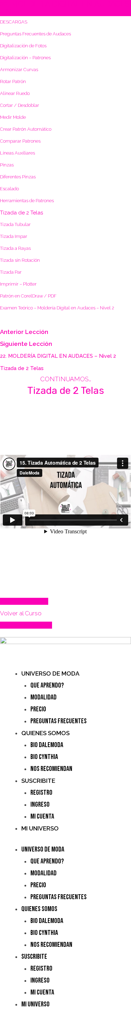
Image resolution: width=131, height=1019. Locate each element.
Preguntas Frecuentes (58, 721)
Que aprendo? (47, 685)
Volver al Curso (21, 613)
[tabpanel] (65, 484)
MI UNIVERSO (40, 828)
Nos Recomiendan (51, 769)
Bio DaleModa (46, 745)
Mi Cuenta (42, 816)
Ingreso (40, 804)
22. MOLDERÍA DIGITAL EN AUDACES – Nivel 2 (58, 356)
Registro (41, 792)
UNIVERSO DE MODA (50, 673)
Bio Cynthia (44, 757)
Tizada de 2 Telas (22, 368)
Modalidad (43, 697)
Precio (38, 709)
